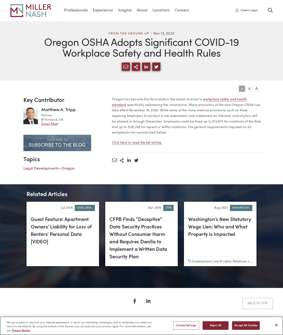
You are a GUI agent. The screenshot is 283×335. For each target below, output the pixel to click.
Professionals (76, 10)
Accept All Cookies (246, 325)
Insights (125, 10)
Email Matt (49, 124)
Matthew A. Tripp (58, 110)
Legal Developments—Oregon (49, 168)
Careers (182, 10)
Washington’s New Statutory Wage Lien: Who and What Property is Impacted (219, 227)
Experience (103, 10)
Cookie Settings (186, 325)
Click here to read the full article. (137, 142)
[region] (141, 326)
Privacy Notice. (21, 330)
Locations (161, 10)
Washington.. (241, 208)
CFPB (168, 208)
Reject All (215, 325)
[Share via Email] (114, 160)
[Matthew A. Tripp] (30, 117)
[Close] (276, 325)
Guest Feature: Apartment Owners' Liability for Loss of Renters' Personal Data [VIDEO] (61, 231)
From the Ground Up (129, 33)
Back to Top (258, 303)
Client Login (248, 10)
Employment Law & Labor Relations (219, 261)
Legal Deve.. (85, 208)
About (142, 10)
